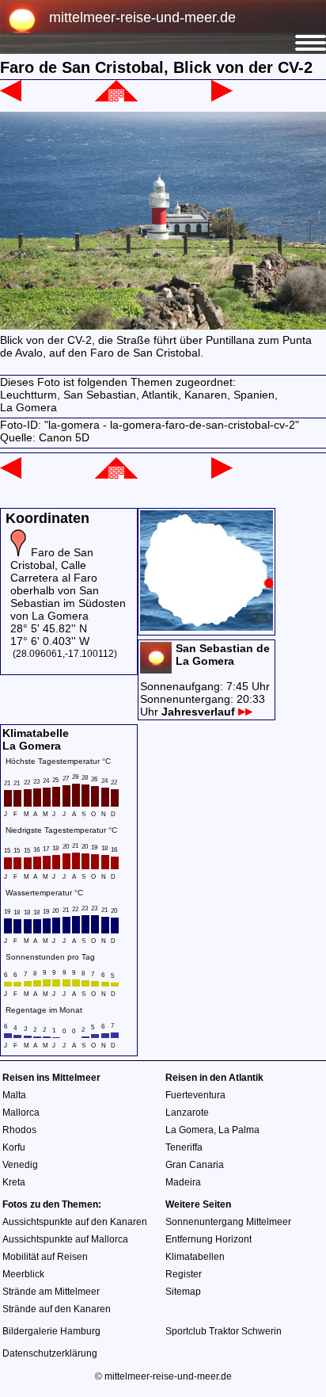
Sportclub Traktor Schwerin (223, 1331)
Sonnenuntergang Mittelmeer (228, 1221)
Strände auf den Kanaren (56, 1309)
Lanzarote (187, 1112)
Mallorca (21, 1112)
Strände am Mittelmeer (51, 1291)
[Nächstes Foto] (222, 97)
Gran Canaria (194, 1164)
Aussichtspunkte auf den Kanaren (74, 1221)
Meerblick (23, 1274)
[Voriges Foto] (10, 97)
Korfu (13, 1147)
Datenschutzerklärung (49, 1353)
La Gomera (189, 1130)
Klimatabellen (195, 1256)
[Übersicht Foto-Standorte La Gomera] (206, 626)
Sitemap (183, 1291)
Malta (14, 1095)
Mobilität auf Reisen (45, 1256)
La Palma (239, 1130)
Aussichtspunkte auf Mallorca (65, 1239)
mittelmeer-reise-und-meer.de (142, 17)
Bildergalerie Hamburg (51, 1331)
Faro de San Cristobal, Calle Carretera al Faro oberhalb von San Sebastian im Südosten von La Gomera (68, 584)
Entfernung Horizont (208, 1239)
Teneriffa (184, 1147)
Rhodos (19, 1130)
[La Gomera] (116, 97)
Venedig (20, 1164)
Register (183, 1274)
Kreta (13, 1182)
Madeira (183, 1182)
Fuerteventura (195, 1095)
